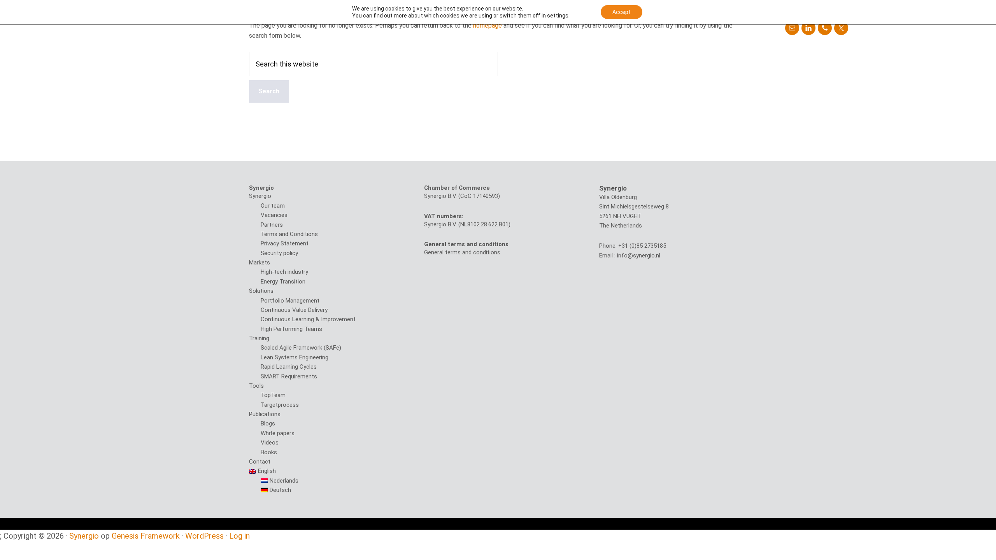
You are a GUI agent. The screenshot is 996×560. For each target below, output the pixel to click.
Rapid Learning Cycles (289, 366)
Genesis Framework (146, 536)
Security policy (279, 253)
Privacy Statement (285, 243)
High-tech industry (284, 271)
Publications (265, 414)
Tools (256, 385)
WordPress (204, 536)
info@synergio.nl (638, 255)
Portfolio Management (290, 300)
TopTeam (273, 395)
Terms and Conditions (289, 234)
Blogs (268, 423)
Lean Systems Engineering (294, 357)
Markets (259, 262)
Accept (621, 12)
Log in (239, 536)
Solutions (261, 290)
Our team (273, 205)
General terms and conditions (462, 252)
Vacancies (274, 215)
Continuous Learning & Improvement (308, 319)
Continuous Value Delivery (294, 309)
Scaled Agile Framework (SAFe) (301, 347)
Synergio (260, 196)
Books (269, 452)
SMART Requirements (289, 376)
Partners (272, 224)
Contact (259, 461)
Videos (270, 442)
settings (557, 15)
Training (259, 338)
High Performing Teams (291, 329)
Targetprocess (280, 404)
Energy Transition (283, 281)
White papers (278, 433)
